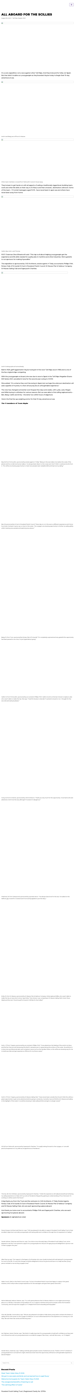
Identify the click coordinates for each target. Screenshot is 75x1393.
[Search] (72, 1362)
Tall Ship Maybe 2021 (19, 18)
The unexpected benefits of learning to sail (17, 1382)
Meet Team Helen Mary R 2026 (12, 1373)
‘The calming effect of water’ (11, 1385)
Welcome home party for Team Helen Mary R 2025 (20, 1379)
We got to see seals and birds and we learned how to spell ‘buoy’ (25, 1376)
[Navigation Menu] (71, 4)
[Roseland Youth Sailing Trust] (6, 4)
